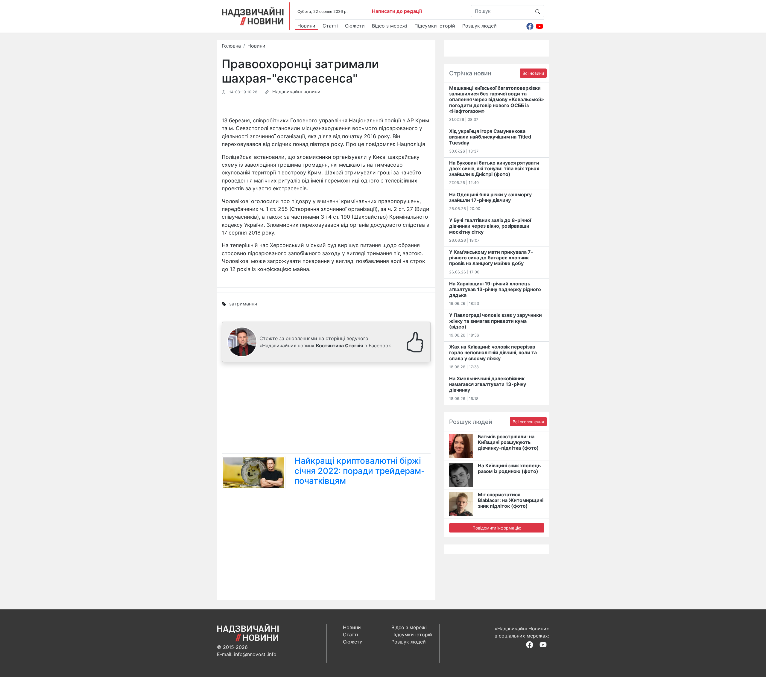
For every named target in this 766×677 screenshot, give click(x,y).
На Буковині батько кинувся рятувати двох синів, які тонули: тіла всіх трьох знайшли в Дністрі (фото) (494, 168)
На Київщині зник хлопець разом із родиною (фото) (509, 468)
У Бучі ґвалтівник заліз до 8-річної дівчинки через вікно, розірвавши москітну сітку (490, 226)
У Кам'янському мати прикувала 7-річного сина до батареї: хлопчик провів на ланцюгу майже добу (491, 257)
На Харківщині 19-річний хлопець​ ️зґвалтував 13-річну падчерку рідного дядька (495, 289)
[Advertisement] (326, 409)
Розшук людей (479, 26)
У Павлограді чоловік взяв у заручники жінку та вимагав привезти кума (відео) (495, 320)
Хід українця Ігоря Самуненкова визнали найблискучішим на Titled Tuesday (490, 136)
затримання (243, 304)
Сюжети (355, 26)
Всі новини (533, 73)
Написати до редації (397, 11)
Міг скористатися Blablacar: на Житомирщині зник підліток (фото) (510, 500)
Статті (330, 26)
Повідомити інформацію (496, 527)
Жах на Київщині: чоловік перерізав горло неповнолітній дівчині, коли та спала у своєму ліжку (493, 352)
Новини (306, 26)
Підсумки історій (434, 26)
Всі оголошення (528, 421)
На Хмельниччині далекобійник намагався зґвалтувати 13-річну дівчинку (487, 384)
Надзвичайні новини (296, 92)
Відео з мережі (389, 26)
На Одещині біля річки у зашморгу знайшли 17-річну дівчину (490, 197)
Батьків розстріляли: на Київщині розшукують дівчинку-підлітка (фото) (508, 442)
